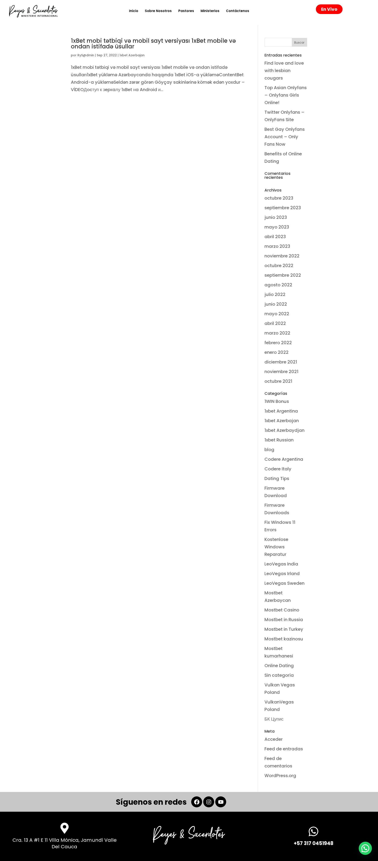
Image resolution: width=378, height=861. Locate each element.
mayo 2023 (276, 227)
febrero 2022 (278, 343)
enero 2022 (276, 352)
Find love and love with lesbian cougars (284, 70)
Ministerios (210, 11)
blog (269, 449)
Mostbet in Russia (283, 620)
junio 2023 (275, 217)
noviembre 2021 (281, 371)
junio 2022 (275, 304)
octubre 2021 (278, 381)
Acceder (273, 739)
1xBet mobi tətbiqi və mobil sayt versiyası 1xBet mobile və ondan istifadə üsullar (153, 43)
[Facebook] (196, 801)
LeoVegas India (281, 564)
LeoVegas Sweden (284, 583)
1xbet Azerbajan (132, 55)
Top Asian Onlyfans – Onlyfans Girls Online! (285, 95)
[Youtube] (220, 801)
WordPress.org (280, 775)
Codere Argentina (283, 459)
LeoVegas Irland (282, 573)
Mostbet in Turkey (283, 629)
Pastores (186, 11)
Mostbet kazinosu (283, 639)
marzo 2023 (277, 246)
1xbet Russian (279, 440)
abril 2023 (275, 237)
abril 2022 (275, 323)
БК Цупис (274, 719)
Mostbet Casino (281, 610)
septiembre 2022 (282, 275)
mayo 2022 (276, 314)
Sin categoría (279, 675)
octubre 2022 (278, 265)
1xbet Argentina (281, 411)
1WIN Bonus (276, 401)
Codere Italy (277, 469)
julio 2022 (274, 294)
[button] (365, 848)
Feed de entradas (283, 749)
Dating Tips (276, 478)
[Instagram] (208, 801)
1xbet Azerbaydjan (284, 430)
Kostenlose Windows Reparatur (276, 546)
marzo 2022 (277, 333)
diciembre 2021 (280, 362)
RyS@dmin (85, 55)
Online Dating (279, 666)
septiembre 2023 (282, 208)
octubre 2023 (278, 198)
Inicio (133, 11)
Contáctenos (237, 11)
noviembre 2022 (281, 256)
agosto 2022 (278, 285)
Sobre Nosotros (158, 11)
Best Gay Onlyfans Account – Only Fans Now (284, 136)
